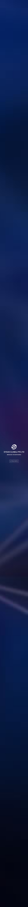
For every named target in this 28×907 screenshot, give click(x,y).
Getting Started (14, 461)
